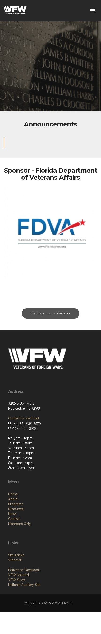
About (12, 499)
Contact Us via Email (23, 418)
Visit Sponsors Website (51, 313)
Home (13, 494)
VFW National (18, 575)
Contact (14, 519)
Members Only (19, 524)
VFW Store (16, 580)
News (12, 514)
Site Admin (16, 555)
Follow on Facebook (24, 570)
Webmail (15, 560)
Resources (16, 509)
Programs (15, 504)
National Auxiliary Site (24, 585)
